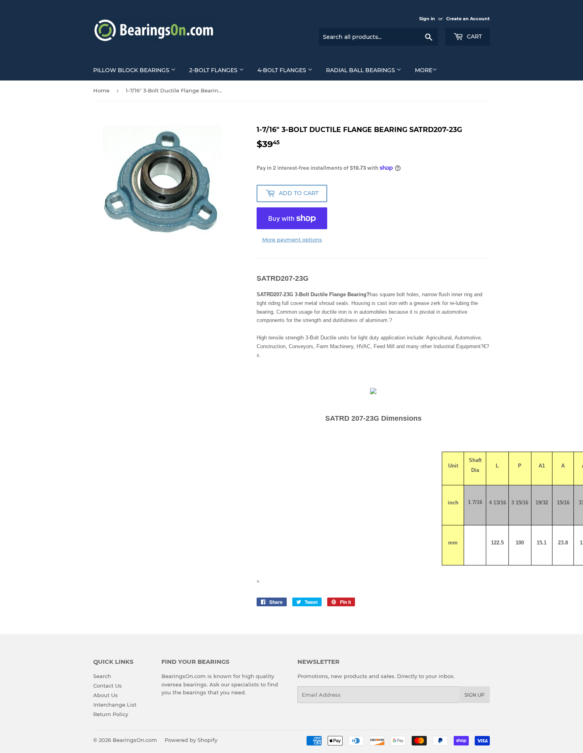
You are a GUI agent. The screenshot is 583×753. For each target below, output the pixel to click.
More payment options (292, 239)
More (423, 70)
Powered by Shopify (191, 740)
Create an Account (468, 18)
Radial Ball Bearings (361, 70)
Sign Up (474, 695)
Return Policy (110, 714)
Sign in (427, 18)
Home (101, 90)
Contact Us (107, 685)
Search (102, 676)
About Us (105, 695)
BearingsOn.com (135, 740)
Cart (473, 36)
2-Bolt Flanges (214, 70)
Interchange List (114, 704)
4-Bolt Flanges (282, 70)
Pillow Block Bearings (132, 70)
